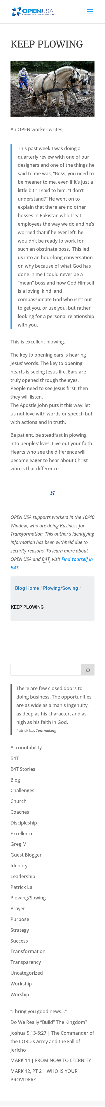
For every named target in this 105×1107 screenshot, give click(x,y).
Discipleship (23, 823)
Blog (15, 780)
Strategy (19, 930)
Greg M (18, 844)
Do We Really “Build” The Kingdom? (48, 1022)
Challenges (22, 790)
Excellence (22, 833)
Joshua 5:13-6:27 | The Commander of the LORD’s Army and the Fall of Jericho (52, 1041)
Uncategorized (26, 973)
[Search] (87, 670)
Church (18, 801)
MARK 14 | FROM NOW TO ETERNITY (50, 1060)
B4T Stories (22, 769)
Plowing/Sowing (60, 588)
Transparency (25, 962)
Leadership (22, 876)
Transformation (28, 951)
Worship (19, 994)
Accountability (26, 747)
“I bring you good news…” (38, 1011)
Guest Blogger (26, 855)
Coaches (19, 812)
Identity (18, 865)
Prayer (17, 908)
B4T (14, 758)
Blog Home (27, 588)
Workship (21, 983)
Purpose (19, 919)
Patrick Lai (22, 887)
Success (19, 941)
